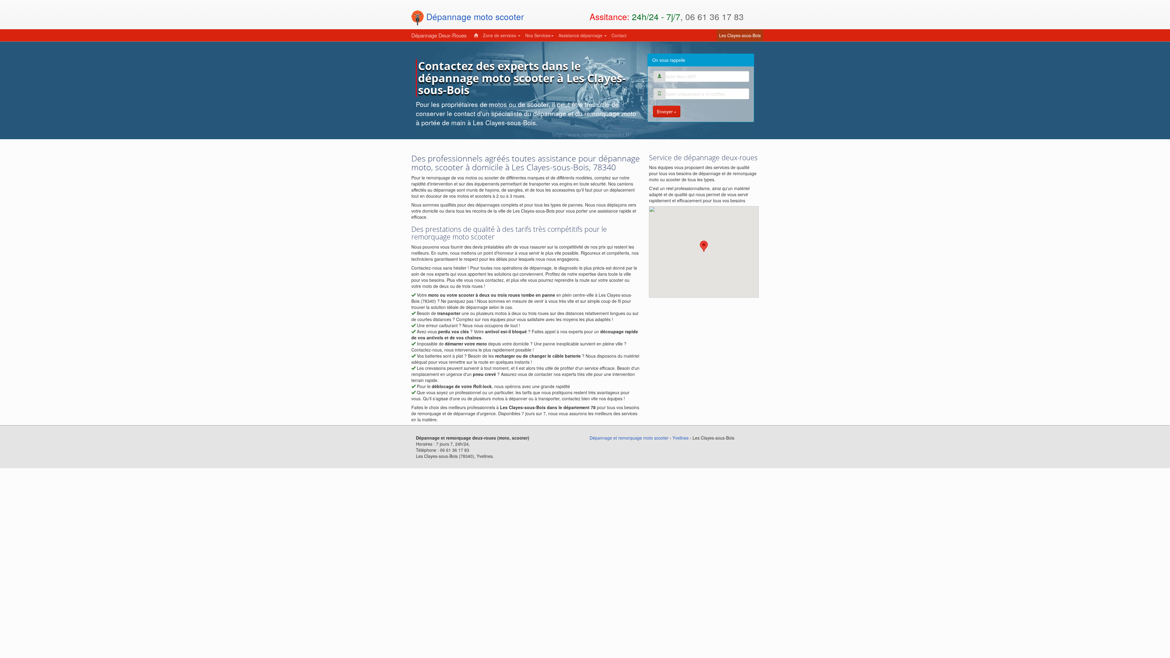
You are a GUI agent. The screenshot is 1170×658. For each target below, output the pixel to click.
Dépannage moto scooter (474, 16)
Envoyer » (666, 111)
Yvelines (680, 438)
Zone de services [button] (500, 35)
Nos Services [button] (538, 35)
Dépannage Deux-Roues (439, 35)
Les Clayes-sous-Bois (741, 35)
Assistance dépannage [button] (581, 35)
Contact (619, 35)
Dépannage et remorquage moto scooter (629, 438)
